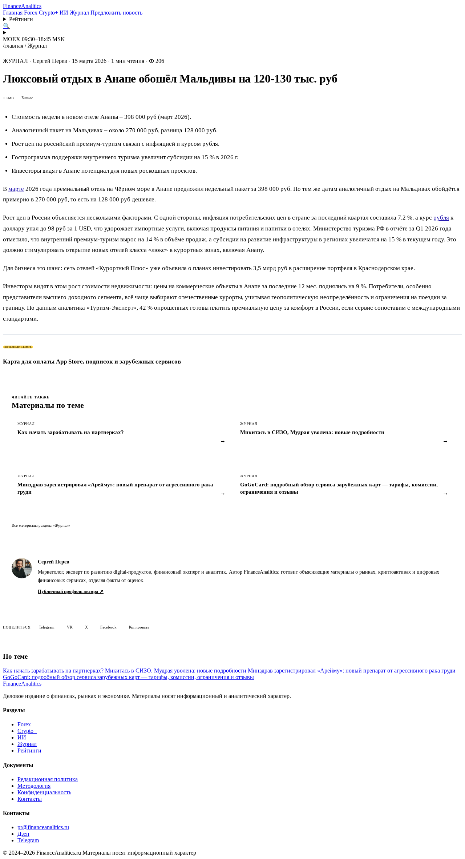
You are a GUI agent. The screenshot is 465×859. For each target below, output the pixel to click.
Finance (22, 6)
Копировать (139, 627)
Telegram (46, 627)
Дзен (23, 834)
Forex (30, 12)
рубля (441, 217)
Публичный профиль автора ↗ (71, 591)
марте (16, 188)
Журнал (79, 12)
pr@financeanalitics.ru (43, 827)
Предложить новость (116, 12)
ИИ (64, 12)
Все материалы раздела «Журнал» (41, 525)
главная (13, 46)
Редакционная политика (47, 779)
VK (70, 627)
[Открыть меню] (232, 32)
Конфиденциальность (44, 792)
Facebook (108, 627)
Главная (13, 12)
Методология (33, 786)
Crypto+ (48, 12)
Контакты (29, 799)
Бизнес (27, 98)
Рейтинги (21, 19)
